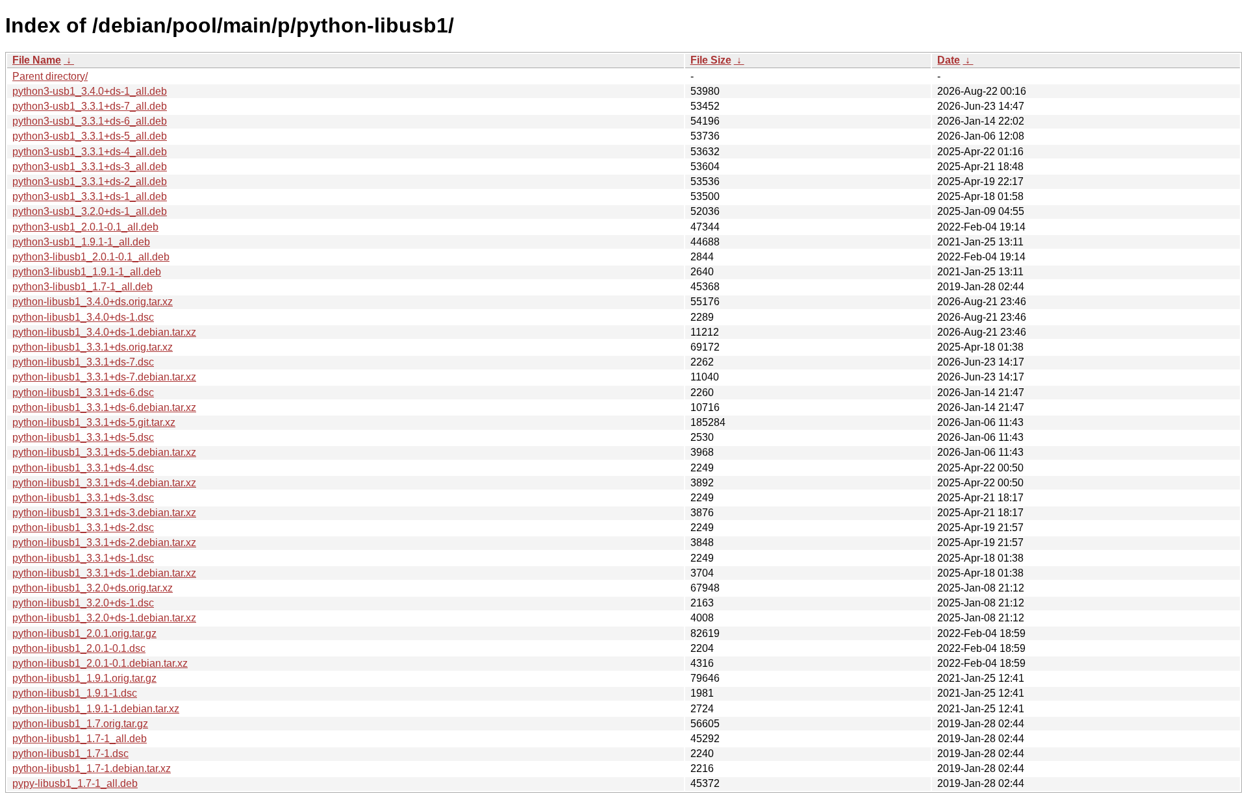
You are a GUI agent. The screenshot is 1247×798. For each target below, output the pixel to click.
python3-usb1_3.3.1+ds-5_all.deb (89, 136)
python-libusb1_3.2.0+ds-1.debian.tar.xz (104, 617)
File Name (36, 60)
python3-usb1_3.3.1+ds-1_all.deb (89, 196)
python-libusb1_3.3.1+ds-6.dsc (83, 392)
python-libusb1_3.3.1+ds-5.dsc (83, 437)
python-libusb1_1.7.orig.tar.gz (80, 723)
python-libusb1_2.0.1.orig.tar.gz (84, 633)
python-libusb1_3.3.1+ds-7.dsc (83, 362)
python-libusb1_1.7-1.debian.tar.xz (91, 768)
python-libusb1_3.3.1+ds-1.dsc (83, 558)
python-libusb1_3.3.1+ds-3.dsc (83, 497)
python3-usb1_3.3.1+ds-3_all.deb (89, 166)
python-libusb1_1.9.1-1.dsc (74, 693)
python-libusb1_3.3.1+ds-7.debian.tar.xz (104, 376)
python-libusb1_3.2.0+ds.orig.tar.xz (92, 587)
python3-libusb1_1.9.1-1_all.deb (86, 271)
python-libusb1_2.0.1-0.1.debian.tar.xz (100, 663)
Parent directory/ (50, 76)
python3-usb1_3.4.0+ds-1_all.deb (89, 91)
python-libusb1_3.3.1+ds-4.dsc (83, 467)
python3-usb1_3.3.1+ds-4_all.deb (89, 151)
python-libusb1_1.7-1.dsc (70, 753)
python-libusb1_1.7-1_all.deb (79, 738)
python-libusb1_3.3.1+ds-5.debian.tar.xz (104, 452)
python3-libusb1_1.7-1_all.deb (82, 286)
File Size (710, 60)
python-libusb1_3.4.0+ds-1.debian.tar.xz (104, 332)
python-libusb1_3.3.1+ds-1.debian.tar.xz (104, 573)
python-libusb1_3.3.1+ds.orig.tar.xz (92, 347)
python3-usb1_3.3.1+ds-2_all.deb (89, 181)
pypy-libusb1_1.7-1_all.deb (75, 783)
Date (948, 60)
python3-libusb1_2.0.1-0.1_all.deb (91, 256)
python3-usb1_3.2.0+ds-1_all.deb (89, 211)
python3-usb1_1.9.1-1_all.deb (81, 241)
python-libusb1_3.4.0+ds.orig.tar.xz (92, 301)
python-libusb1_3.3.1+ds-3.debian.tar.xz (104, 512)
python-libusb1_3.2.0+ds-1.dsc (83, 602)
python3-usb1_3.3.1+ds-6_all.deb (89, 121)
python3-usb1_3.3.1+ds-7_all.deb (89, 106)
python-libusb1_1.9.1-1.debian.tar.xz (95, 708)
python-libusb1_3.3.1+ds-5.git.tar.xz (93, 422)
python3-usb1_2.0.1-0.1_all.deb (85, 226)
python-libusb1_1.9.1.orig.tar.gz (84, 678)
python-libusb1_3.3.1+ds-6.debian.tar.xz (104, 407)
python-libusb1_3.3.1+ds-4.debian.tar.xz (104, 482)
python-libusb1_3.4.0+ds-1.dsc (83, 317)
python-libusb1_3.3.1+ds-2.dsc (83, 527)
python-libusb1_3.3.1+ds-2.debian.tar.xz (104, 542)
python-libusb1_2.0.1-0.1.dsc (78, 648)
